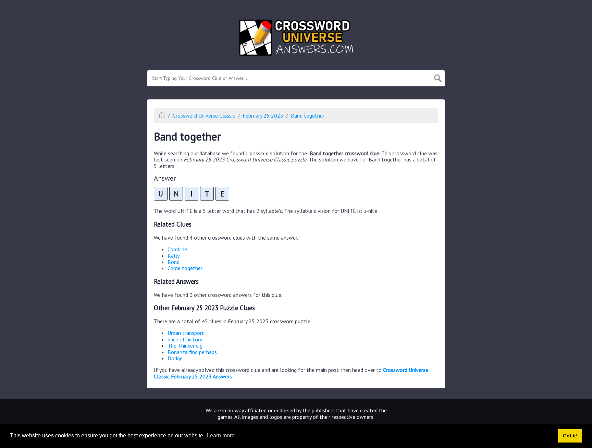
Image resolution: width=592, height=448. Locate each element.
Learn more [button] (221, 435)
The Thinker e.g (185, 345)
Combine (177, 249)
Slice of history (185, 339)
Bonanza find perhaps (192, 352)
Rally (174, 255)
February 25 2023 (263, 115)
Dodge (175, 358)
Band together (307, 115)
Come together (185, 268)
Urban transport (186, 332)
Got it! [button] (570, 435)
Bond (174, 261)
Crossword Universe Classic (204, 115)
